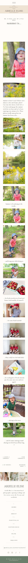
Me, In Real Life (10, 18)
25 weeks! (7, 464)
